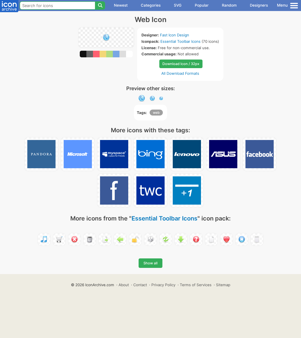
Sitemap (223, 285)
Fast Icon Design (174, 35)
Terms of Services (196, 285)
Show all (150, 263)
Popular (202, 5)
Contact (140, 285)
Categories (151, 5)
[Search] (100, 5)
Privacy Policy (163, 285)
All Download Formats (180, 73)
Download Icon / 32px (180, 64)
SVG (178, 5)
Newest (121, 5)
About (124, 285)
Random (229, 5)
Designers (259, 5)
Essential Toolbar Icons (180, 41)
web (156, 112)
